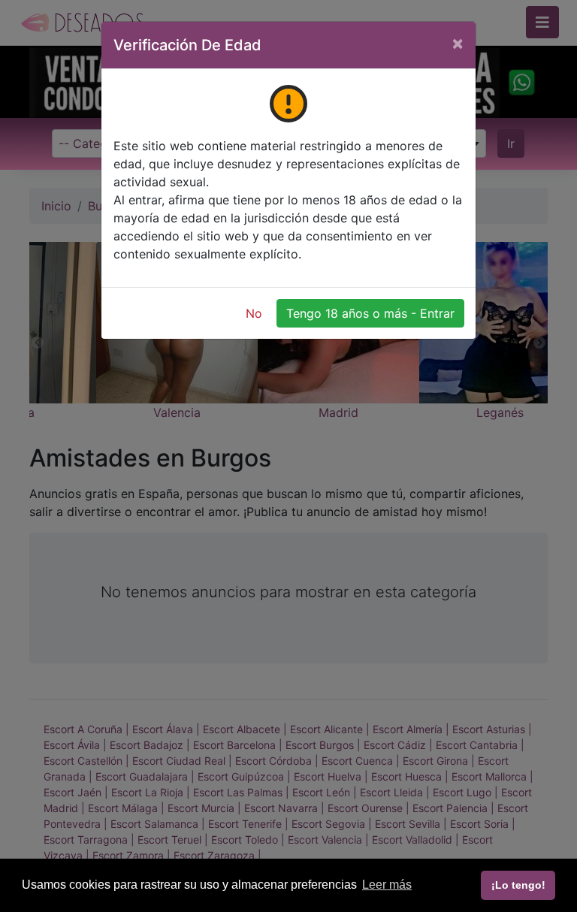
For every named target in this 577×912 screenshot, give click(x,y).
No (254, 313)
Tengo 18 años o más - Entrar (370, 313)
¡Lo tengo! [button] (518, 885)
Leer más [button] (387, 884)
